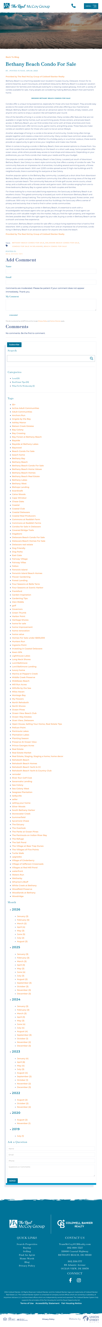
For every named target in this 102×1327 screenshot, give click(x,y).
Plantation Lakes (20, 735)
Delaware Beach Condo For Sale (62, 243)
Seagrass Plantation (22, 792)
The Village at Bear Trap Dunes (28, 846)
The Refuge (18, 839)
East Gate (17, 555)
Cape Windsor (19, 498)
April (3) (21, 965)
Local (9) (15, 378)
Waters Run (18, 875)
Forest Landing (19, 580)
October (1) (22, 1039)
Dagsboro (17, 534)
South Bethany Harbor (23, 810)
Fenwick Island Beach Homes (27, 573)
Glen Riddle (18, 602)
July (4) (20, 1028)
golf (14, 606)
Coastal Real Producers (24, 516)
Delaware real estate (22, 545)
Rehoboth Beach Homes (24, 763)
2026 (16, 909)
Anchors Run (18, 415)
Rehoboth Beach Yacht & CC (26, 767)
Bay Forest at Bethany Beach (27, 437)
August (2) (22, 979)
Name (8, 266)
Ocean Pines (18, 710)
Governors (17, 609)
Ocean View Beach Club (24, 713)
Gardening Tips (20, 598)
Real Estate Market (21, 753)
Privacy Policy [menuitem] (27, 1266)
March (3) (22, 961)
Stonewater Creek (21, 814)
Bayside (16, 440)
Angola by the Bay (21, 419)
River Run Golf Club (22, 778)
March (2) (22, 923)
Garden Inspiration (21, 595)
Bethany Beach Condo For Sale (41, 64)
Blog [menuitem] (27, 1262)
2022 (16, 1093)
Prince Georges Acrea (23, 745)
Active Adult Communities (25, 408)
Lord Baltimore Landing (24, 667)
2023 (16, 1051)
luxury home (18, 670)
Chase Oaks (18, 501)
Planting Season (20, 738)
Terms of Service (55, 321)
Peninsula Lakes (20, 731)
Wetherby (17, 878)
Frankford (17, 591)
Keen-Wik (17, 652)
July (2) (20, 938)
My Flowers (18, 699)
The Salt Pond (19, 842)
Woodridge (18, 896)
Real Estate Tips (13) (20, 382)
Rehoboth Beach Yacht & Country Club (31, 771)
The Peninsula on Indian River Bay (29, 835)
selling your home (21, 803)
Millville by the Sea (21, 688)
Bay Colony (18, 430)
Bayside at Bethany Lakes (25, 444)
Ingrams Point (19, 645)
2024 (16, 999)
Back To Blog (12, 57)
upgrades (17, 857)
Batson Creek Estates (23, 426)
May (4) (21, 1066)
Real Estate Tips (14, 254)
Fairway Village (20, 559)
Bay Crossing (18, 433)
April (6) (21, 1062)
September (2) (24, 1076)
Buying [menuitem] (27, 1248)
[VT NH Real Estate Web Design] (84, 1319)
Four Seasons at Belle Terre (26, 584)
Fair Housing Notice (71, 1303)
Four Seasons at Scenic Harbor (27, 588)
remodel (16, 774)
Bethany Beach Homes (24, 473)
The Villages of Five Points (25, 850)
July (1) (20, 1136)
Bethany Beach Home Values (27, 469)
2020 (16, 1113)
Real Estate (18, 749)
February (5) (23, 920)
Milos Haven (18, 692)
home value (18, 634)
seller (15, 799)
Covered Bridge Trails (23, 530)
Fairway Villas (19, 562)
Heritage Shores (20, 620)
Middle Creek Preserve (23, 677)
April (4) (21, 927)
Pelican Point (19, 728)
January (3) (22, 916)
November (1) (23, 1123)
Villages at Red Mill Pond (24, 868)
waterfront (17, 871)
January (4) (22, 1058)
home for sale (19, 623)
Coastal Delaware (21, 512)
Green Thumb (19, 613)
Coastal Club (18, 509)
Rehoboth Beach (20, 760)
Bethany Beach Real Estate (26, 476)
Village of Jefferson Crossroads (28, 864)
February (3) (23, 958)
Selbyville (17, 796)
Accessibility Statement (47, 1303)
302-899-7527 (75, 1248)
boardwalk (17, 491)
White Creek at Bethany (24, 885)
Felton (15, 566)
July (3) (20, 976)
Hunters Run (18, 641)
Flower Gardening (21, 577)
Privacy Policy (42, 321)
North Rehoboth (20, 702)
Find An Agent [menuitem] (27, 1255)
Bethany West (19, 484)
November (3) (24, 990)
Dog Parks (17, 552)
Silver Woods (18, 807)
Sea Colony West (20, 789)
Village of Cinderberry (23, 860)
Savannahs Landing (22, 781)
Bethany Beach (20, 462)
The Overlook (19, 828)
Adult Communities (22, 412)
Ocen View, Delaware (23, 720)
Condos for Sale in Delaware (27, 246)
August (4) (22, 1031)
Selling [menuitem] (27, 1251)
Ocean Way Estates (22, 717)
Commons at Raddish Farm (26, 519)
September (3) (24, 983)
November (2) (24, 1042)
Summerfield (19, 817)
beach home (18, 455)
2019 (16, 1129)
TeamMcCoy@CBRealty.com (75, 1244)
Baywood (17, 448)
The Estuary (18, 824)
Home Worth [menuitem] (27, 1258)
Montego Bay (19, 695)
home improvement (22, 627)
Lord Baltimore (19, 663)
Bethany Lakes (19, 480)
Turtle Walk (18, 853)
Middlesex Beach (20, 681)
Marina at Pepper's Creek (25, 674)
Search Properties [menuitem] (27, 1244)
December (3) (24, 994)
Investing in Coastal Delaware (27, 649)
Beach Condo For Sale (55, 246)
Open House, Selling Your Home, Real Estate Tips (37, 724)
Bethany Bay (18, 458)
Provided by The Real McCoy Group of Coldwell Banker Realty (35, 76)
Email (8, 277)
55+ (14, 405)
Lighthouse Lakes (21, 656)
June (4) (21, 972)
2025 (16, 947)
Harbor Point (18, 616)
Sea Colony (17, 785)
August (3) (22, 941)
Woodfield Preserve (22, 889)
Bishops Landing (20, 487)
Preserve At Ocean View (24, 742)
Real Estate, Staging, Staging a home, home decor (37, 756)
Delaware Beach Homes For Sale (28, 541)
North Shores (19, 706)
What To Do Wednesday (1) (23, 386)
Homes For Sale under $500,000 (28, 638)
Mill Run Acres (19, 684)
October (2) (22, 1103)
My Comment (12, 296)
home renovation (21, 631)
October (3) (22, 986)
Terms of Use (27, 1303)
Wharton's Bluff (20, 882)
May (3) (20, 931)
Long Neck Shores (21, 659)
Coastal (16, 505)
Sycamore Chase (20, 821)
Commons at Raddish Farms (26, 523)
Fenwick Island (19, 570)
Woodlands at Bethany (24, 893)
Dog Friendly (18, 548)
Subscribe (14, 345)
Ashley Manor (19, 423)
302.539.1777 (75, 1261)
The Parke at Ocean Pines (25, 832)
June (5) (21, 934)
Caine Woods (19, 494)
